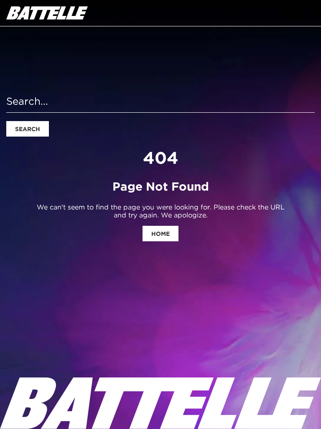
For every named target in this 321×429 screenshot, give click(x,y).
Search (27, 129)
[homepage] (47, 13)
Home (160, 233)
